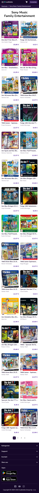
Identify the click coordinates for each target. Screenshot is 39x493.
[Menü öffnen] (3, 2)
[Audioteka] (9, 2)
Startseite (4, 6)
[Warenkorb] (27, 2)
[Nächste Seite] (24, 437)
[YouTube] (19, 486)
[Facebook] (15, 486)
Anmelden (33, 2)
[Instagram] (24, 486)
